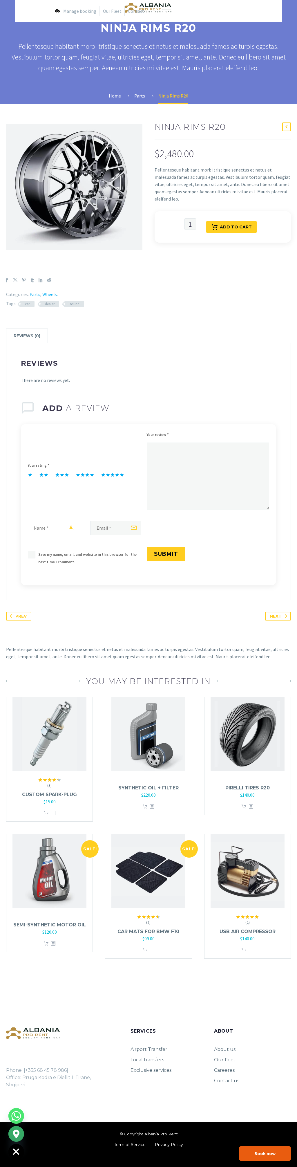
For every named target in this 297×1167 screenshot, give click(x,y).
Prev (21, 616)
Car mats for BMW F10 (148, 931)
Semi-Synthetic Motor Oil (49, 925)
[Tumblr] (32, 280)
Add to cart (236, 227)
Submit (166, 554)
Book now (265, 1153)
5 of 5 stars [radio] (112, 474)
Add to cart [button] (46, 813)
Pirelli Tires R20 (247, 788)
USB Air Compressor (248, 931)
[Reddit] (49, 280)
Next (276, 616)
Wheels (49, 294)
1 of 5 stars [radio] (30, 474)
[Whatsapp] (16, 1116)
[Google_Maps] (16, 1134)
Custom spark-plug (49, 794)
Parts (35, 294)
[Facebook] (7, 280)
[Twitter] (15, 280)
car (27, 304)
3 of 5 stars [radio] (62, 474)
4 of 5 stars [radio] (85, 474)
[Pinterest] (23, 280)
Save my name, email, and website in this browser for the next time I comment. (87, 558)
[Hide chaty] (16, 1152)
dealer (50, 304)
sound (74, 304)
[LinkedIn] (40, 280)
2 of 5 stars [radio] (43, 474)
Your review (158, 434)
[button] (286, 126)
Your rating (38, 465)
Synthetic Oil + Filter (148, 788)
